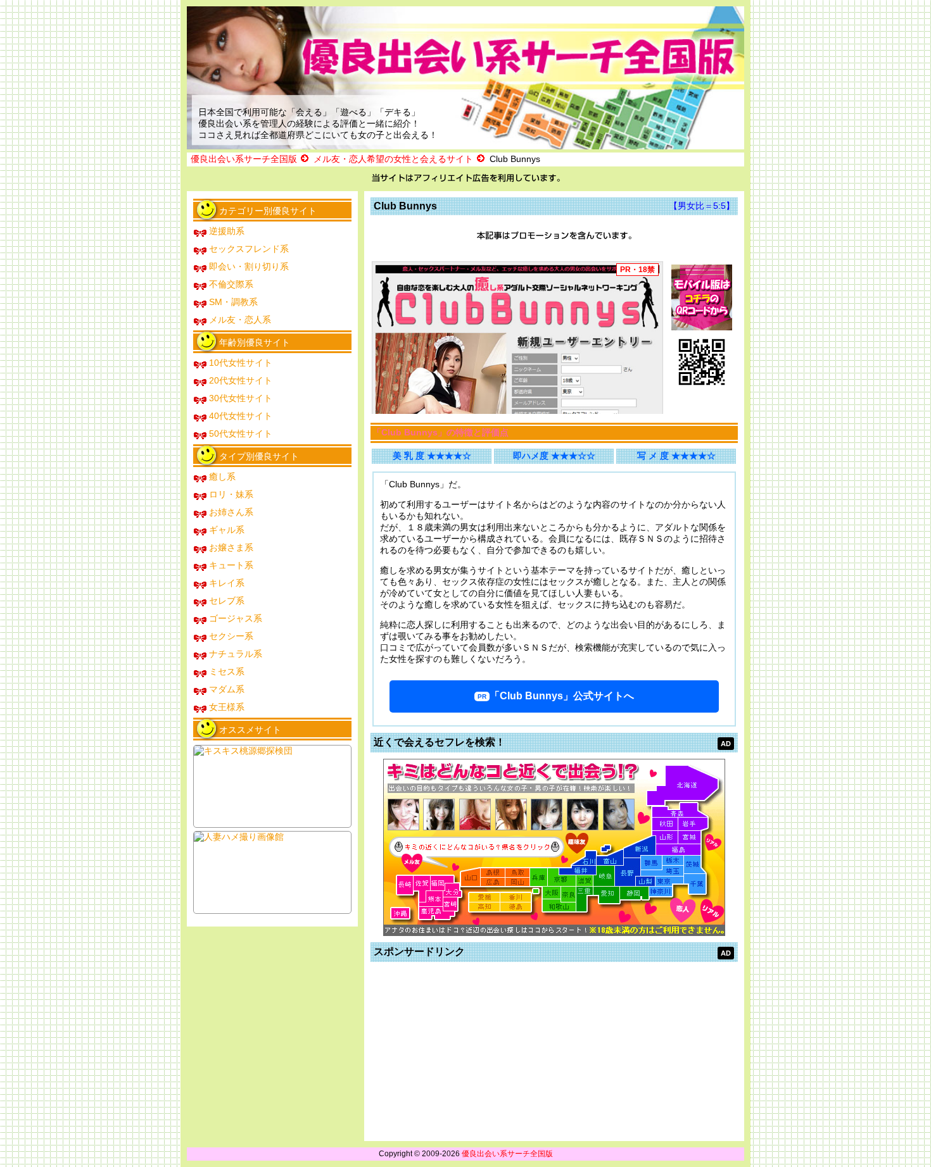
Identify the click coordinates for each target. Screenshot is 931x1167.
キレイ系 (226, 583)
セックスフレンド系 (249, 249)
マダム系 (226, 689)
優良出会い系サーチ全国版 (507, 1153)
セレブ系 (226, 601)
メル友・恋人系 (240, 320)
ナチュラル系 (235, 654)
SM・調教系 (233, 302)
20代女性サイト (240, 380)
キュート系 (231, 565)
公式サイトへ (562, 695)
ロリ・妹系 (231, 494)
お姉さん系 (231, 512)
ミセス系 (226, 671)
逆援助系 (226, 231)
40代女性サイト (240, 416)
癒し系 (222, 476)
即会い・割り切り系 (249, 266)
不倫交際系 (231, 284)
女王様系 (226, 707)
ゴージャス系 (235, 618)
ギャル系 (226, 530)
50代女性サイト (240, 433)
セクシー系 (231, 636)
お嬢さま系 (231, 547)
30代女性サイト (240, 398)
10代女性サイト (240, 363)
